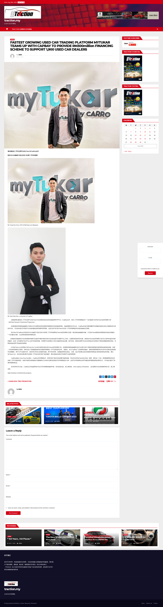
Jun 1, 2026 (12, 543)
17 (145, 135)
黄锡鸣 (20, 54)
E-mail (150, 257)
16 (140, 135)
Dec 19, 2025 (89, 543)
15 (135, 135)
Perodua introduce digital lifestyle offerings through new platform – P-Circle (99, 417)
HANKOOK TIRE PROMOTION (20, 381)
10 (145, 132)
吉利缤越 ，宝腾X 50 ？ (106, 381)
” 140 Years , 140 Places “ (19, 539)
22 (135, 139)
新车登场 (48, 534)
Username (150, 246)
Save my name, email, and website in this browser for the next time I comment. (31, 508)
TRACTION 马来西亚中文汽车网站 (22, 29)
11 (150, 132)
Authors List (149, 603)
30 (140, 142)
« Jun (125, 151)
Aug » (130, 151)
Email (8, 486)
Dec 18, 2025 (128, 543)
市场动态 (12, 39)
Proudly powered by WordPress (12, 603)
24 (145, 139)
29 (135, 142)
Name (8, 475)
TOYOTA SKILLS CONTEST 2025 (61, 416)
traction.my (12, 20)
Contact (155, 603)
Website (8, 497)
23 (140, 139)
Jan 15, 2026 (51, 543)
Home (143, 603)
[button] (157, 29)
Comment (9, 439)
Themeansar (33, 603)
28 (131, 142)
